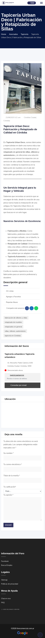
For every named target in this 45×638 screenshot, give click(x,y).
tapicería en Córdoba (13, 336)
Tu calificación (9, 487)
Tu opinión (8, 495)
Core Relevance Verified (11, 609)
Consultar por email (18, 385)
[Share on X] (32, 308)
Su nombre (8, 453)
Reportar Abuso (12, 302)
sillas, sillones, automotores (15, 331)
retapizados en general (13, 327)
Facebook (5, 561)
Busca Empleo (6, 565)
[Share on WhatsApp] (36, 308)
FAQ (3, 602)
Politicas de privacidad (9, 584)
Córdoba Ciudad (30, 117)
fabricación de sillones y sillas (16, 318)
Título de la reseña (11, 476)
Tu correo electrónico (12, 464)
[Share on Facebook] (27, 308)
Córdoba (6, 121)
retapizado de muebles (13, 322)
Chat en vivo (6, 598)
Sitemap (4, 580)
